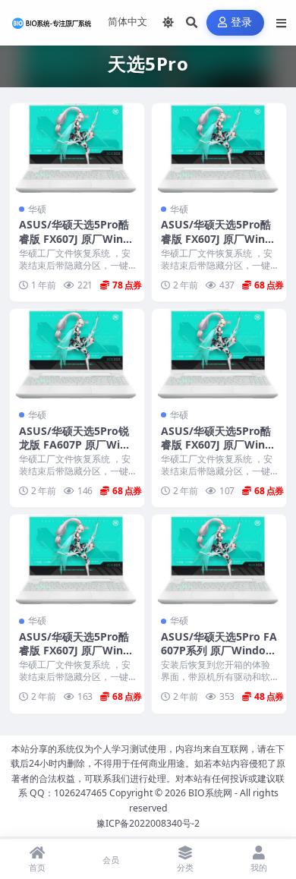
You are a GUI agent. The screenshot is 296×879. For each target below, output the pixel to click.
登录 (242, 22)
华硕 (37, 209)
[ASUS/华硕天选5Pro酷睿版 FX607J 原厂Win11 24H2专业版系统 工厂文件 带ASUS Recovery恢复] (77, 148)
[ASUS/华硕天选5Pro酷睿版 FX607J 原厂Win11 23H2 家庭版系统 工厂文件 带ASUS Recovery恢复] (219, 354)
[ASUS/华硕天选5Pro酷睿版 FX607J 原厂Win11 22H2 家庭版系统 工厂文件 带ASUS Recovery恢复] (77, 559)
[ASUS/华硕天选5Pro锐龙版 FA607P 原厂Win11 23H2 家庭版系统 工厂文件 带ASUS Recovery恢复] (77, 354)
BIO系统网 (210, 792)
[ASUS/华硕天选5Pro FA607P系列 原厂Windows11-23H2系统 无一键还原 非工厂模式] (219, 559)
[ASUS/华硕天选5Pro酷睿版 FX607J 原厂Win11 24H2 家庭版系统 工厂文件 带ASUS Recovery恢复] (219, 148)
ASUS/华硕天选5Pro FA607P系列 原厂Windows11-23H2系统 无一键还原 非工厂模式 (219, 657)
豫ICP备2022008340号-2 (148, 823)
